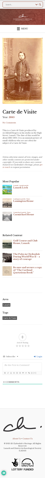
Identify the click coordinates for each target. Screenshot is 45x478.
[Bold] (4, 372)
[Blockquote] (22, 372)
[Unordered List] (19, 372)
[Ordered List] (16, 372)
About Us (16, 439)
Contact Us (28, 439)
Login (39, 356)
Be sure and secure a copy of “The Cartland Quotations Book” (27, 270)
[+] (35, 373)
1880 (12, 117)
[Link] (28, 372)
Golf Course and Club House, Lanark (25, 242)
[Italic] (7, 372)
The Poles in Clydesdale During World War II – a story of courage (26, 257)
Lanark (6, 305)
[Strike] (13, 372)
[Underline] (10, 372)
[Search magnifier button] (40, 4)
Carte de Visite (9, 318)
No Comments (9, 123)
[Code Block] (25, 372)
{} (32, 373)
